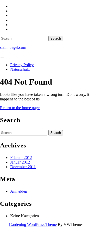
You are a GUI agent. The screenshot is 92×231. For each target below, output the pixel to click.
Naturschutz (20, 69)
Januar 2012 (20, 162)
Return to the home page (20, 108)
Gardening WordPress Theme (33, 224)
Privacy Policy (22, 65)
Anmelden (18, 191)
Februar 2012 (21, 157)
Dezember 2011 (23, 167)
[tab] (2, 57)
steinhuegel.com (13, 47)
